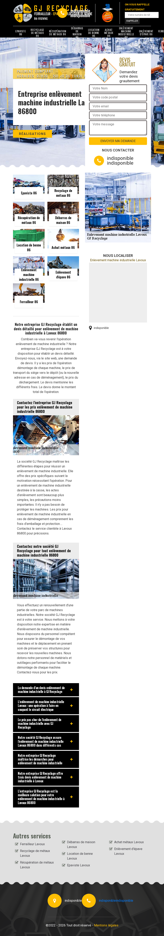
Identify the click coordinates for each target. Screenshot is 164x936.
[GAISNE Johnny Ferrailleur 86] (31, 13)
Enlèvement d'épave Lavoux (128, 851)
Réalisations (32, 134)
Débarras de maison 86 (77, 33)
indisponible (80, 10)
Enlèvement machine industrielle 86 (126, 33)
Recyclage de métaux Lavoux (35, 853)
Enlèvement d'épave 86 (146, 32)
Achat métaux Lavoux (129, 842)
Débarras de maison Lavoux (81, 844)
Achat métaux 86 (108, 33)
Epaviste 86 (20, 32)
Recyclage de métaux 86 (37, 33)
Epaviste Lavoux (78, 865)
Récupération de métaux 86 (57, 32)
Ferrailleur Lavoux (32, 844)
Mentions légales (106, 925)
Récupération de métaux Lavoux (37, 865)
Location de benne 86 (93, 33)
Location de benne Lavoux (80, 856)
